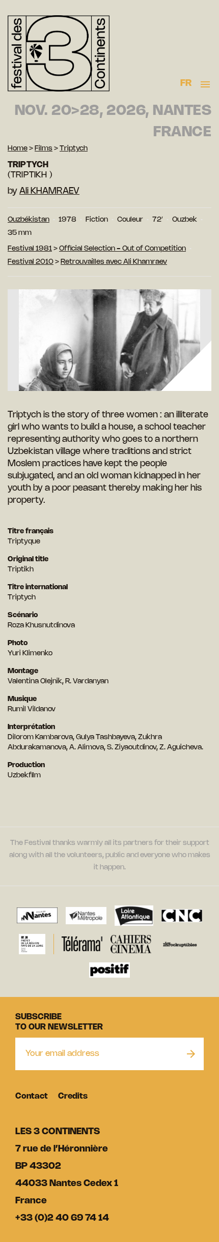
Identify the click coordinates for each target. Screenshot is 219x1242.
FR (186, 83)
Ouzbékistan (28, 220)
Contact (31, 1096)
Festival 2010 (30, 262)
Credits (73, 1096)
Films (43, 148)
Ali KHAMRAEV (49, 191)
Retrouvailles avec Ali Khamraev (114, 262)
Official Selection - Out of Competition (122, 249)
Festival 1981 (30, 249)
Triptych (74, 148)
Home (18, 148)
